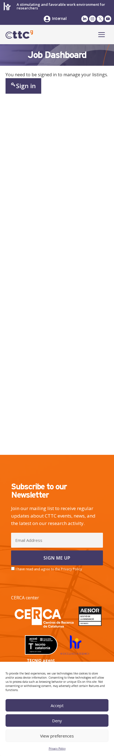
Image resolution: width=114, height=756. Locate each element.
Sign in (26, 86)
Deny (57, 720)
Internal (59, 18)
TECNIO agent (41, 660)
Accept (57, 705)
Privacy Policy (57, 748)
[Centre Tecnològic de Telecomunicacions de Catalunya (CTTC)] (19, 34)
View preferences (57, 736)
